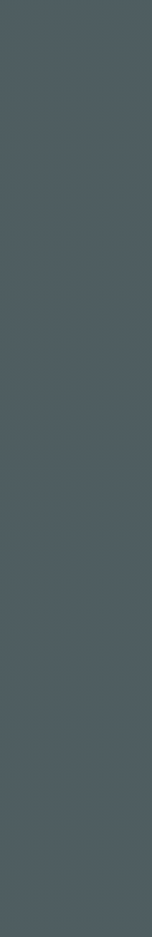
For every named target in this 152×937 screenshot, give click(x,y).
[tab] (22, 787)
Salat (93, 759)
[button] (105, 751)
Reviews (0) (21, 786)
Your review (22, 861)
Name (16, 886)
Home (72, 355)
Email (82, 886)
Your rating (22, 844)
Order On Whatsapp (105, 751)
